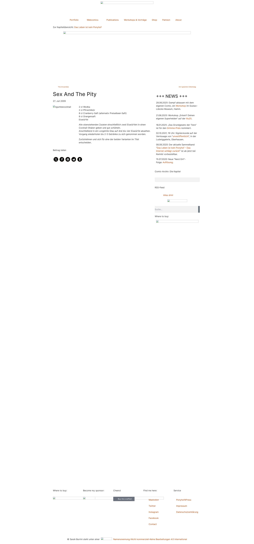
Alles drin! (168, 195)
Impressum (181, 506)
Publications (112, 20)
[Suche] (199, 209)
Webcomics (92, 20)
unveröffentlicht (181, 136)
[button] (56, 159)
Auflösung (168, 162)
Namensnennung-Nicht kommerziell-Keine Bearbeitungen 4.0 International (149, 539)
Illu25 (189, 118)
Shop (154, 20)
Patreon (166, 20)
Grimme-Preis (174, 128)
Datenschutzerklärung (187, 512)
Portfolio (74, 20)
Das (159, 147)
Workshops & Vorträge (135, 20)
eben (165, 147)
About (178, 20)
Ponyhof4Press (183, 499)
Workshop (181, 105)
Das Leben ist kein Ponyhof (88, 27)
